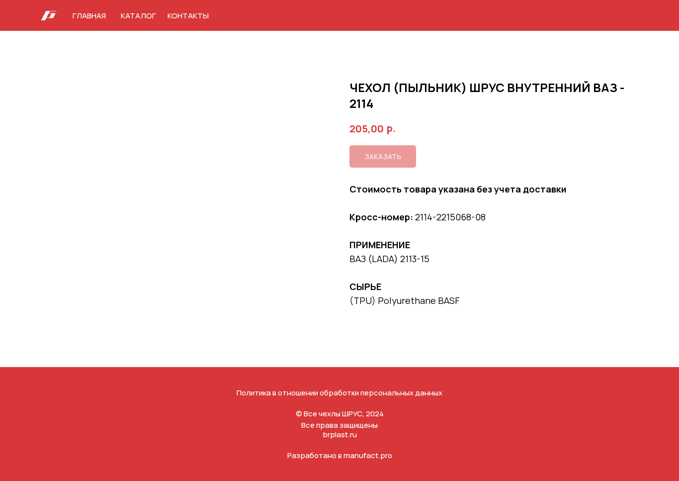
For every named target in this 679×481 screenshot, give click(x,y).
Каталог (138, 15)
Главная (89, 15)
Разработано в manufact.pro (339, 455)
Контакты (188, 15)
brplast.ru (340, 434)
